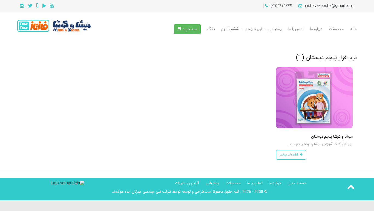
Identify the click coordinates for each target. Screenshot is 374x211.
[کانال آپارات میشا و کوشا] (44, 6)
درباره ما (316, 29)
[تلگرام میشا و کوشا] (37, 6)
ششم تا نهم (230, 29)
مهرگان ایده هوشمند (127, 192)
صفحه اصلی (296, 183)
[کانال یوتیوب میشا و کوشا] (52, 6)
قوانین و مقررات (187, 183)
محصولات (336, 29)
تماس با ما (296, 29)
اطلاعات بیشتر (289, 154)
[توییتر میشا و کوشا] (30, 6)
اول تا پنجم (253, 29)
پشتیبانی (275, 29)
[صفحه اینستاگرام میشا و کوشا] (22, 6)
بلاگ (211, 29)
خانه (353, 29)
